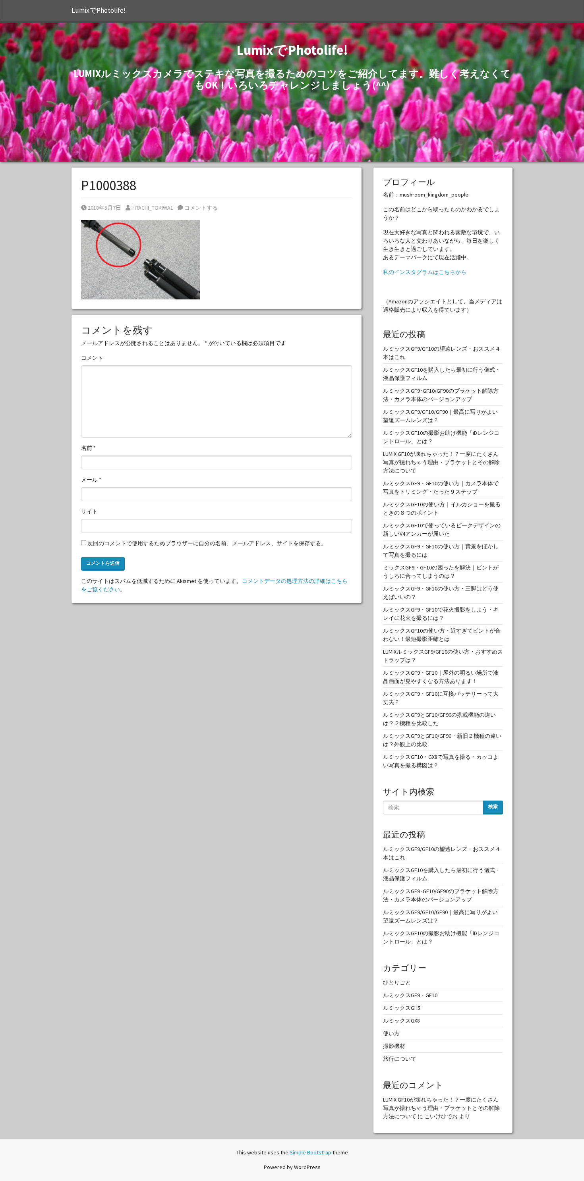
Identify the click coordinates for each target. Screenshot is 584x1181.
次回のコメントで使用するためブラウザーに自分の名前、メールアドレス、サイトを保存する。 (207, 543)
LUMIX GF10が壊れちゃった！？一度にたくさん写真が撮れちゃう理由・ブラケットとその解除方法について (441, 462)
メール (91, 479)
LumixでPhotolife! (99, 10)
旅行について (399, 1058)
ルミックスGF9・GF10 (410, 995)
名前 (88, 448)
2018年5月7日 (104, 207)
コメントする (200, 207)
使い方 (391, 1033)
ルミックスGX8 (401, 1020)
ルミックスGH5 (401, 1007)
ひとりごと (397, 982)
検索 (493, 806)
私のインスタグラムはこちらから (424, 272)
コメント (92, 357)
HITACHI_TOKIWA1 (152, 207)
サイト (89, 511)
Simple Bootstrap (310, 1152)
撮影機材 (394, 1046)
